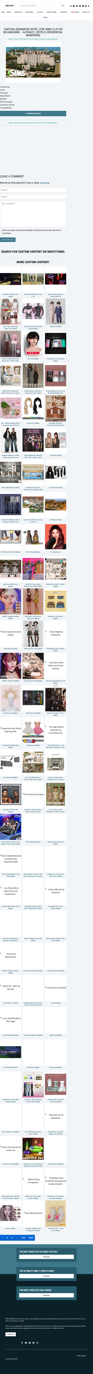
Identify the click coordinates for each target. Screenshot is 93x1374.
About (45, 17)
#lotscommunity (33, 39)
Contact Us (10, 1334)
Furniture (63, 12)
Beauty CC (86, 12)
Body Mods (29, 12)
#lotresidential (23, 39)
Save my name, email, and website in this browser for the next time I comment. (31, 231)
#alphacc (11, 39)
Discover (46, 1257)
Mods (8, 12)
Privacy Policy (81, 1356)
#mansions (42, 39)
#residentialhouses (52, 39)
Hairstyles (18, 12)
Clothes (40, 12)
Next (31, 1238)
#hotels (16, 39)
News (3, 12)
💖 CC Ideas (75, 12)
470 (23, 1238)
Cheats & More (51, 12)
